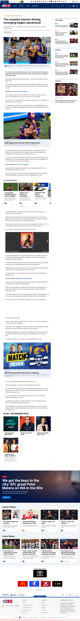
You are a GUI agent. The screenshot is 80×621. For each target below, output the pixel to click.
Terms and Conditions (34, 617)
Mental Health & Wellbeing (28, 605)
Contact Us (25, 612)
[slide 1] (22, 206)
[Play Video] (27, 125)
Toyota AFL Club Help (27, 607)
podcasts (61, 97)
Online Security (62, 617)
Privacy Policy (11, 606)
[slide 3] (29, 206)
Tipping (61, 5)
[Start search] (70, 5)
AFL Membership (45, 612)
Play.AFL (43, 602)
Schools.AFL (44, 610)
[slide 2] (25, 206)
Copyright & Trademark (53, 617)
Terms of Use (7, 606)
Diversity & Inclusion (27, 610)
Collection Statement (17, 606)
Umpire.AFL (44, 607)
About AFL (25, 602)
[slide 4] (32, 206)
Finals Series (35, 5)
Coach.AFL (44, 605)
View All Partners (39, 589)
